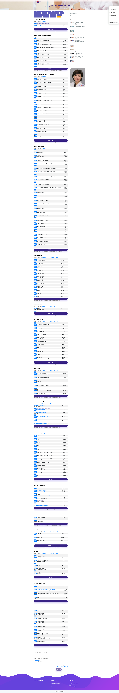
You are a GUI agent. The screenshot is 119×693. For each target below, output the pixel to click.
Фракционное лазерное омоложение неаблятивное (79, 50)
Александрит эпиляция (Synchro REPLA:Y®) (57, 11)
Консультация (50, 29)
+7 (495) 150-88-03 (72, 684)
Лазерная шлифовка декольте (42, 409)
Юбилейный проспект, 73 (54, 257)
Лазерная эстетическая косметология (55, 6)
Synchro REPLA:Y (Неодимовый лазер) (46, 11)
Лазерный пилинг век (40, 493)
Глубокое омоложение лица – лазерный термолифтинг (79, 57)
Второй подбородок (40, 488)
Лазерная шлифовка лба (41, 410)
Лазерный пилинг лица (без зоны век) (43, 495)
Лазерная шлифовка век (41, 405)
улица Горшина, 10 (45, 21)
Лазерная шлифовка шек (41, 419)
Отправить (59, 669)
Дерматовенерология (73, 13)
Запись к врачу (53, 685)
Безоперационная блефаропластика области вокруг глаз (80, 41)
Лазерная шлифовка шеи (41, 417)
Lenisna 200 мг (39, 592)
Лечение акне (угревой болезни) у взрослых (80, 27)
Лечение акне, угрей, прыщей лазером (79, 23)
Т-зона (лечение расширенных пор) (43, 423)
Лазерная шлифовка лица (41, 412)
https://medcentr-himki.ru (72, 686)
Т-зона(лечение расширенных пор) (42, 505)
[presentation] (71, 88)
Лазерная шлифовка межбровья (42, 416)
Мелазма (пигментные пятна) (42, 420)
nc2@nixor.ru (71, 685)
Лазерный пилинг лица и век (42, 497)
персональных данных (72, 665)
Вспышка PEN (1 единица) (41, 25)
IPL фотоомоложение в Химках (79, 37)
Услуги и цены (53, 686)
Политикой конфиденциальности (62, 666)
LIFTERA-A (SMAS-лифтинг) (37, 11)
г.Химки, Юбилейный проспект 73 (74, 683)
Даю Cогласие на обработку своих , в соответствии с (69, 666)
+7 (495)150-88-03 (38, 660)
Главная (46, 6)
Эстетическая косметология (55, 683)
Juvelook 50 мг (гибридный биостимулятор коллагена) (46, 589)
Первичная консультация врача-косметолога (44, 382)
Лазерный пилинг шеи (40, 500)
